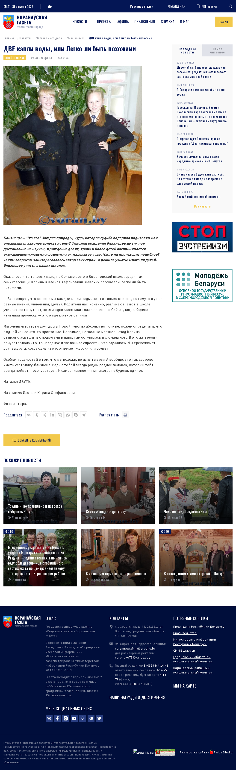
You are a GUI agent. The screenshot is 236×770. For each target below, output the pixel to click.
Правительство (185, 633)
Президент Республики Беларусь (198, 626)
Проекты (104, 21)
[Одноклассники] (36, 414)
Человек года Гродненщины (185, 511)
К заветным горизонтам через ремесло (116, 573)
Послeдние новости (187, 50)
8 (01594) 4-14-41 (156, 665)
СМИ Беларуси (184, 650)
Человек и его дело (49, 37)
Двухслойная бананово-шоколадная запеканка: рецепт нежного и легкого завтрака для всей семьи (201, 72)
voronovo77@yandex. (131, 657)
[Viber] (60, 414)
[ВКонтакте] (28, 414)
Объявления (144, 21)
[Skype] (75, 414)
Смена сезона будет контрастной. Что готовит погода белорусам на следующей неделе (200, 179)
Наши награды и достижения (137, 697)
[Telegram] (83, 414)
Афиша (123, 21)
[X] (44, 414)
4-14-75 (161, 670)
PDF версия (209, 6)
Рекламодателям (141, 6)
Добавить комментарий (34, 440)
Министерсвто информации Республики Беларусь (194, 641)
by (148, 657)
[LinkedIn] (52, 414)
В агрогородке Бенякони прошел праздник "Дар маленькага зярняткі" (202, 141)
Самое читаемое (217, 50)
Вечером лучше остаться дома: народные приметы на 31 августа (199, 158)
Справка (167, 21)
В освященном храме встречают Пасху (193, 573)
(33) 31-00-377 (133, 684)
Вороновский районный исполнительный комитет (192, 670)
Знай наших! (75, 37)
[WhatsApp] (68, 414)
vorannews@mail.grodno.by (135, 648)
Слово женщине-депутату (106, 511)
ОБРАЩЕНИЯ (176, 6)
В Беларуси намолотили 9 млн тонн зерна (201, 92)
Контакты (118, 618)
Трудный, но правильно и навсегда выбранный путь (35, 509)
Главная (8, 37)
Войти (223, 21)
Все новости (202, 206)
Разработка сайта (193, 752)
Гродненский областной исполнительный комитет (192, 659)
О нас (184, 21)
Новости (80, 21)
